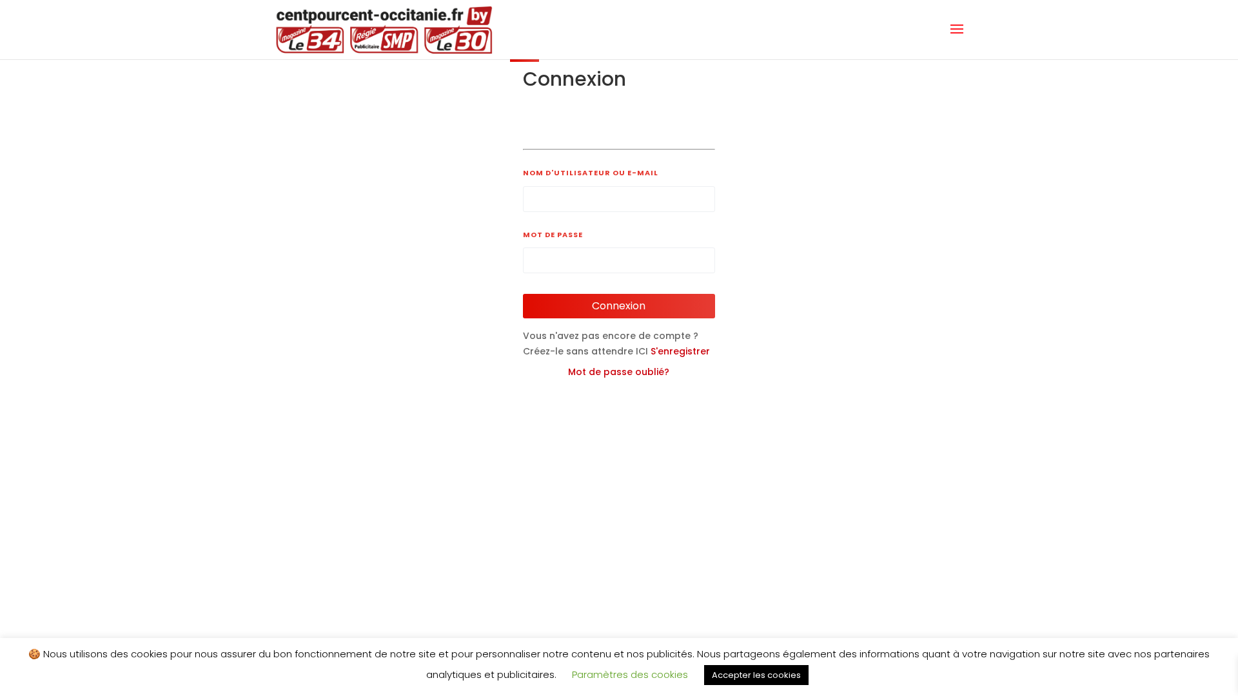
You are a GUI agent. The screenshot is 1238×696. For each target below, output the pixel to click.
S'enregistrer (680, 351)
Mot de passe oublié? (618, 371)
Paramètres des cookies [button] (630, 674)
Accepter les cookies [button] (756, 675)
